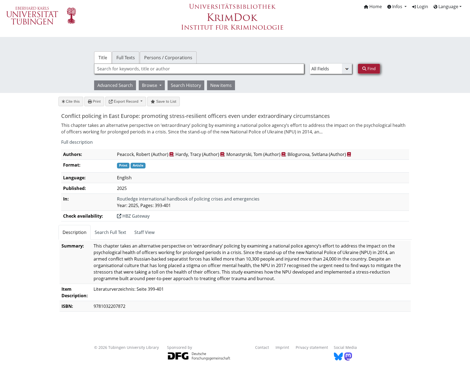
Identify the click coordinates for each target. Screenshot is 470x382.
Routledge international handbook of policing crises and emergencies (188, 199)
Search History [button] (186, 85)
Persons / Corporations (168, 58)
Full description (77, 142)
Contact (262, 347)
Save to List (165, 101)
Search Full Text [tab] (110, 232)
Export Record (126, 101)
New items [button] (221, 85)
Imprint (282, 347)
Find (371, 68)
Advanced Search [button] (115, 85)
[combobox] (199, 69)
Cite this (72, 101)
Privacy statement (312, 347)
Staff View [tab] (144, 232)
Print (96, 101)
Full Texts (125, 58)
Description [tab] (74, 232)
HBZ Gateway (135, 216)
